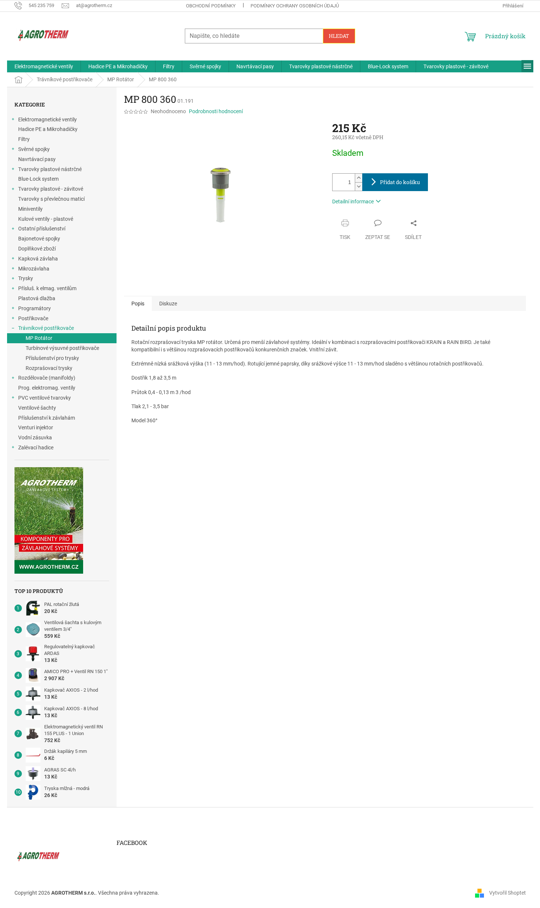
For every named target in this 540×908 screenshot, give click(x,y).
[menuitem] (44, 66)
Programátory (34, 308)
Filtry (24, 139)
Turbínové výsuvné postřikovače (62, 348)
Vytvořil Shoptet (507, 892)
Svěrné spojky (34, 149)
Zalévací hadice (35, 447)
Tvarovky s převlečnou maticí (51, 199)
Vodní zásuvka (35, 437)
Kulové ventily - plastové (45, 219)
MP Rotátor (39, 338)
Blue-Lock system (38, 179)
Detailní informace (353, 201)
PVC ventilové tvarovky (44, 398)
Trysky (25, 278)
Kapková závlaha (38, 259)
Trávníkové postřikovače (46, 328)
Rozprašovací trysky (49, 368)
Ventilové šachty (37, 408)
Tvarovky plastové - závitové (50, 189)
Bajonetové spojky (39, 239)
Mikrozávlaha (33, 269)
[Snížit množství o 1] (358, 186)
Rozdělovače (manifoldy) (46, 378)
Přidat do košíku (400, 182)
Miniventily (30, 209)
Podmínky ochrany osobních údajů (295, 6)
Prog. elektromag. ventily (46, 388)
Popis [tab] (137, 304)
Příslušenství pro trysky (52, 358)
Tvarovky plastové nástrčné (50, 169)
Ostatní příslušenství (41, 229)
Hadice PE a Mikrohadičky (48, 129)
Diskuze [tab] (168, 304)
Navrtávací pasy (37, 159)
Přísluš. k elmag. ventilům (47, 288)
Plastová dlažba (36, 298)
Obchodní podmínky (211, 6)
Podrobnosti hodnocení (216, 111)
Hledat (339, 35)
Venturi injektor (35, 427)
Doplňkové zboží (37, 249)
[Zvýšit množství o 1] (358, 178)
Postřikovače (33, 318)
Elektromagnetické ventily (47, 119)
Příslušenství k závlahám (46, 418)
